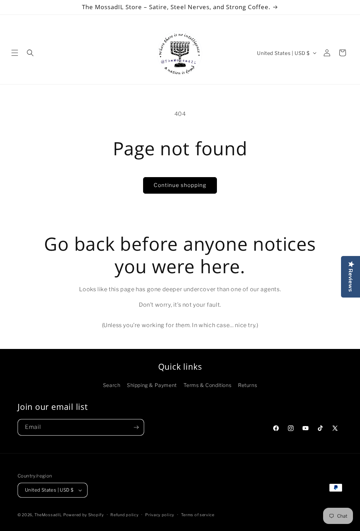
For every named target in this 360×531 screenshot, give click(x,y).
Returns (247, 385)
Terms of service (197, 514)
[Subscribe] (136, 427)
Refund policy (124, 514)
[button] (14, 53)
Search (112, 385)
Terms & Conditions (208, 385)
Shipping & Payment (152, 385)
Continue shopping (180, 185)
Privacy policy (159, 514)
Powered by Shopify (83, 514)
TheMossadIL (48, 514)
